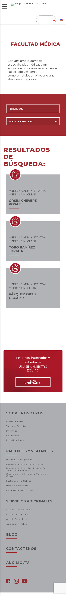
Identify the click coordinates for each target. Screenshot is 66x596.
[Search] (52, 20)
